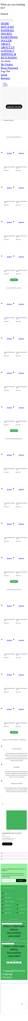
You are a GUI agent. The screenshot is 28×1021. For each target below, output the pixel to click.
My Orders (7, 64)
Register (5, 78)
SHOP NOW (14, 106)
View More (7, 843)
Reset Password (9, 67)
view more (14, 279)
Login (4, 74)
